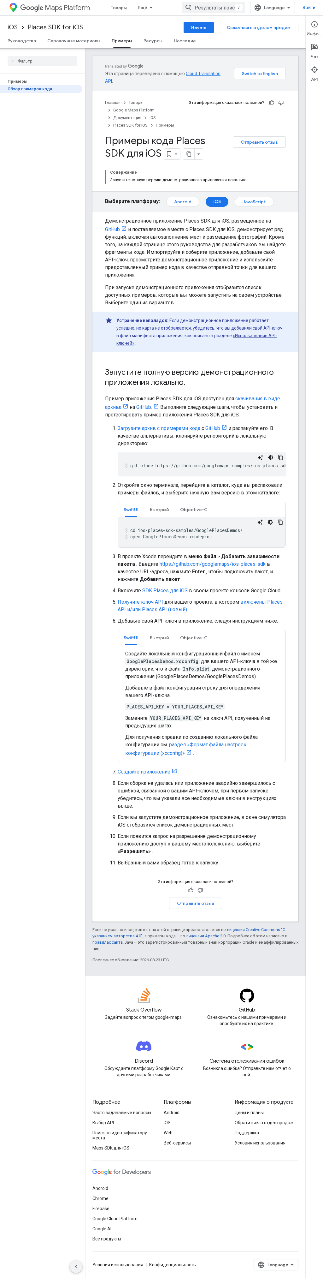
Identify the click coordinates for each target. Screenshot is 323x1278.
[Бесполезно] (281, 102)
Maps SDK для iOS (110, 1147)
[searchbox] (42, 61)
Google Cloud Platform (115, 1218)
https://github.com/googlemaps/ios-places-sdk (213, 564)
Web (168, 1132)
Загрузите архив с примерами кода (159, 428)
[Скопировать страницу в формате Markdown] (189, 154)
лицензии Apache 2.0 (206, 936)
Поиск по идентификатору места (119, 1135)
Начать (198, 27)
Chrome (100, 1198)
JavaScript (254, 202)
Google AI (101, 1228)
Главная (112, 102)
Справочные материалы (73, 41)
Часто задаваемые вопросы (121, 1112)
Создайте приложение (144, 772)
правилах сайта (107, 942)
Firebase (100, 1208)
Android (182, 202)
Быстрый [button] (159, 509)
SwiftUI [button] (131, 509)
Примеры (122, 41)
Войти (308, 7)
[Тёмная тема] (271, 457)
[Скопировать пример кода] (281, 457)
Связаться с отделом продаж (259, 27)
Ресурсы (153, 41)
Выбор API (103, 1122)
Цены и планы (249, 1112)
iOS (13, 27)
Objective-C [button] (194, 509)
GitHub (112, 229)
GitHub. (144, 407)
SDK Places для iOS (165, 591)
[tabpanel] (201, 532)
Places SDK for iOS (55, 27)
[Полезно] (271, 102)
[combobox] (213, 7)
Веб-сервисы (177, 1142)
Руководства (22, 41)
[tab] (131, 509)
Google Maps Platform (134, 110)
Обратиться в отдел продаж (264, 1122)
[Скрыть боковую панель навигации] (76, 1266)
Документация (127, 117)
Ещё (142, 7)
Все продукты (106, 1238)
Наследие (185, 41)
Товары (119, 7)
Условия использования (260, 1142)
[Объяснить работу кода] (260, 457)
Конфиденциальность (172, 1264)
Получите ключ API (140, 602)
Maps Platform (67, 7)
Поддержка (247, 1132)
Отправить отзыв (259, 142)
